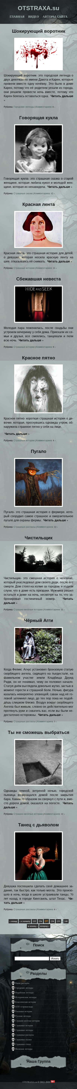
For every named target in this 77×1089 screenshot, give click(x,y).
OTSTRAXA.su (29, 1081)
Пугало (38, 451)
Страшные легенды (24, 1030)
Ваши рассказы (22, 983)
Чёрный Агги (38, 620)
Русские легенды (23, 1015)
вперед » (44, 926)
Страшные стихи (23, 1044)
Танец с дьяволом (38, 824)
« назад (13, 921)
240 (66, 921)
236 (40, 921)
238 (52, 921)
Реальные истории (23, 1011)
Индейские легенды (24, 992)
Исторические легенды (25, 997)
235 (34, 921)
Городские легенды (24, 106)
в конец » (33, 926)
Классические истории (25, 1001)
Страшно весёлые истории (28, 609)
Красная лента (38, 204)
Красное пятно (38, 357)
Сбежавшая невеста (38, 278)
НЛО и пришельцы (24, 1006)
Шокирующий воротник (38, 31)
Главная (17, 16)
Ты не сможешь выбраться (38, 732)
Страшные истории (24, 267)
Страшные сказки (23, 193)
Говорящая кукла (38, 117)
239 (58, 921)
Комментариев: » (45, 106)
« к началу (25, 921)
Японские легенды (23, 1048)
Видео (33, 16)
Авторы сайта (55, 16)
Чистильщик (39, 537)
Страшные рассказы (25, 526)
